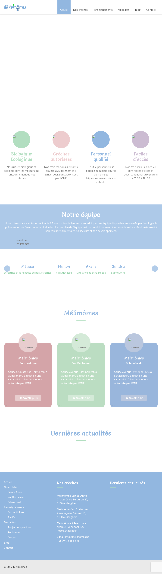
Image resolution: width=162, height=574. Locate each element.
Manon (64, 266)
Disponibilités (16, 512)
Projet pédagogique (19, 527)
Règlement (14, 532)
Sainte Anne (15, 492)
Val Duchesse (16, 497)
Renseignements (103, 9)
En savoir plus (28, 398)
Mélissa (27, 266)
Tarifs (11, 517)
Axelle (91, 266)
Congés (12, 537)
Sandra (118, 266)
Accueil (64, 9)
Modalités (123, 9)
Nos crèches (80, 9)
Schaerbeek (15, 502)
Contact (151, 9)
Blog (138, 9)
